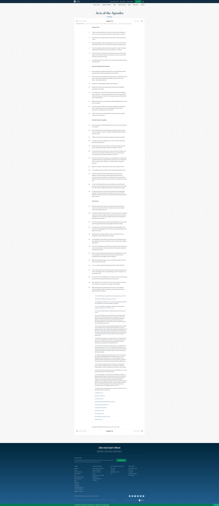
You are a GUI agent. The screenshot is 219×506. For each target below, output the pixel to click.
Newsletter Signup (133, 473)
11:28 (100, 395)
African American (78, 471)
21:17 (97, 315)
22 (119, 23)
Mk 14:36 (108, 401)
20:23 (103, 395)
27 (128, 23)
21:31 (97, 364)
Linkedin (138, 496)
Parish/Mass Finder (133, 468)
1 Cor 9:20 (101, 410)
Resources (131, 470)
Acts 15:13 (107, 347)
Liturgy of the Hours (96, 478)
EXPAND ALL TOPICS (78, 491)
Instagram (141, 496)
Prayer (93, 473)
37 (101, 419)
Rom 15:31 (101, 413)
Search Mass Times (96, 471)
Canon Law (76, 483)
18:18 (102, 404)
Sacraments (95, 477)
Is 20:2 (105, 308)
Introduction (80, 23)
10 (97, 23)
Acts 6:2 (113, 298)
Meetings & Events (114, 471)
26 (126, 23)
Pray (111, 473)
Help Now (138, 1)
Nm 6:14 (115, 338)
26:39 (104, 401)
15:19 (100, 407)
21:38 (97, 374)
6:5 (99, 392)
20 (115, 23)
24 (123, 23)
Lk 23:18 (123, 370)
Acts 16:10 (121, 296)
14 (104, 23)
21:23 (97, 326)
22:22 (100, 416)
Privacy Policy (116, 427)
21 (108, 404)
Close (215, 504)
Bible (75, 480)
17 (110, 23)
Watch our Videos (117, 451)
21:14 (97, 310)
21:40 (97, 388)
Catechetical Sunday (78, 487)
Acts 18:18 (106, 333)
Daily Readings (113, 1)
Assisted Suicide (78, 478)
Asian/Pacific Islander (79, 477)
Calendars (131, 471)
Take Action (113, 468)
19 (113, 23)
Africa (75, 470)
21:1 (97, 296)
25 (124, 23)
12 (100, 23)
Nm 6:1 (98, 330)
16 (108, 23)
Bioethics (76, 482)
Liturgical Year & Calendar (98, 475)
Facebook (132, 496)
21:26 (97, 410)
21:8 (97, 298)
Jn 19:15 (108, 416)
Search (143, 1)
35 (110, 347)
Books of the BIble (96, 470)
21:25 (97, 345)
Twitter (130, 496)
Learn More (121, 460)
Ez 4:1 (108, 308)
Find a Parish (122, 1)
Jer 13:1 (112, 308)
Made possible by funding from (131, 500)
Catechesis (76, 485)
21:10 (97, 301)
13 (102, 23)
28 (130, 23)
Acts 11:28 (111, 301)
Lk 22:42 (113, 401)
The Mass (94, 480)
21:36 (97, 370)
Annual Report (77, 473)
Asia (75, 475)
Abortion (76, 468)
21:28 (97, 355)
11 (98, 23)
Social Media (131, 475)
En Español (109, 16)
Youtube (135, 496)
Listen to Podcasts (108, 451)
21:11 (97, 306)
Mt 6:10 (101, 401)
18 (111, 23)
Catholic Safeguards (78, 489)
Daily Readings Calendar (118, 1)
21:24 (97, 338)
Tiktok (143, 496)
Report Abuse (130, 1)
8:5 (101, 392)
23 (121, 23)
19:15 (100, 398)
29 (105, 407)
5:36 (100, 419)
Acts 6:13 (122, 356)
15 (106, 23)
